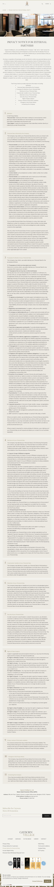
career (36, 839)
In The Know (27, 839)
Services (18, 839)
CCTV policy (41, 850)
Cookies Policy (42, 848)
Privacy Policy (6, 843)
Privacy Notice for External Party (11, 848)
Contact (43, 839)
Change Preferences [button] (37, 881)
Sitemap (10, 839)
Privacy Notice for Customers (10, 846)
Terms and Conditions (44, 846)
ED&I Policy (41, 843)
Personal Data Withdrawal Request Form (13, 852)
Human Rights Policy (8, 850)
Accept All (47, 881)
